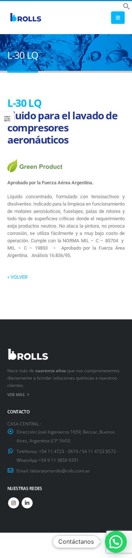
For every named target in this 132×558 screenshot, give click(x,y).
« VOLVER (17, 277)
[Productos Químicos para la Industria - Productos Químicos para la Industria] (25, 18)
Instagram (13, 502)
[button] (126, 5)
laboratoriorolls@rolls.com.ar (60, 471)
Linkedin (27, 502)
